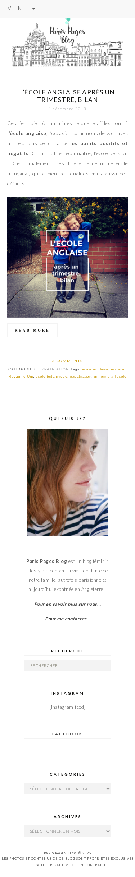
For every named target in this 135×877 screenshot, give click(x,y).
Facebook (67, 733)
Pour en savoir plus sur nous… (67, 604)
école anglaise (95, 369)
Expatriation (54, 369)
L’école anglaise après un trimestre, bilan (67, 95)
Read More (32, 330)
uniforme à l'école (110, 376)
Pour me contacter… (67, 619)
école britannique (52, 376)
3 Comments (67, 361)
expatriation (80, 376)
